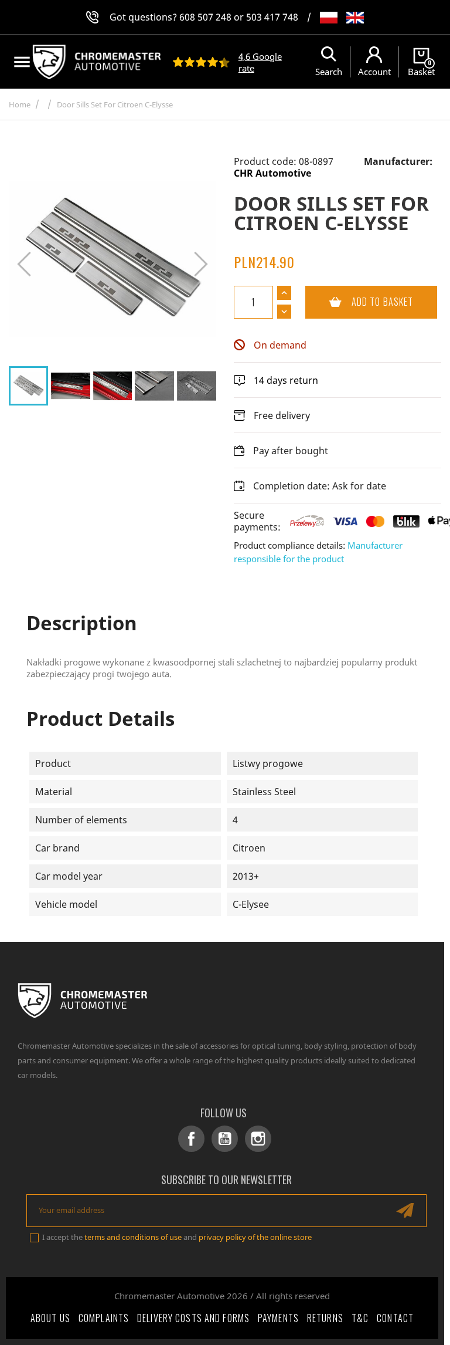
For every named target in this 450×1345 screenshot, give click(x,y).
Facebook (191, 1138)
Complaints (104, 1318)
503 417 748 (272, 17)
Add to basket (359, 302)
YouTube (224, 1138)
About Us (50, 1318)
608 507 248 (205, 17)
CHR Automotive (272, 173)
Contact (395, 1318)
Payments (278, 1318)
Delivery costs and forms (193, 1318)
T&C (360, 1318)
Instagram (258, 1138)
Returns (325, 1318)
